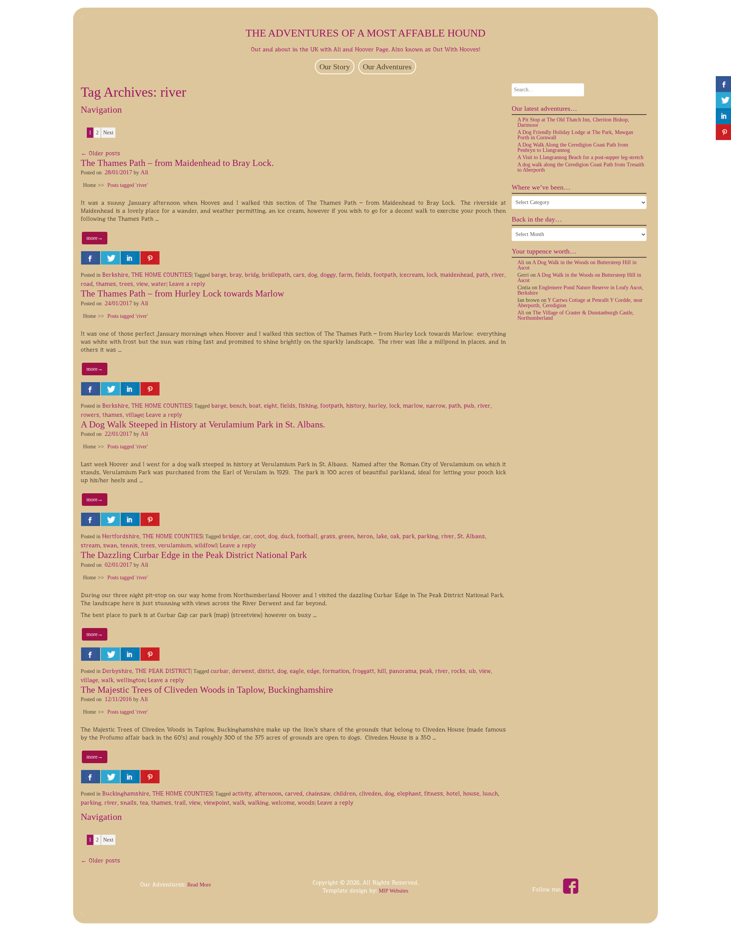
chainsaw (318, 793)
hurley (377, 405)
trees (126, 283)
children (345, 793)
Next (108, 133)
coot (259, 536)
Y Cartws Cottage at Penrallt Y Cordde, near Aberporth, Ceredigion (580, 302)
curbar (220, 670)
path (482, 274)
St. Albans (471, 536)
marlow (413, 405)
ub (472, 670)
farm (345, 274)
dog (312, 274)
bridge (230, 536)
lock (431, 274)
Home (89, 185)
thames (106, 283)
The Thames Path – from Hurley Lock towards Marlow (182, 293)
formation (336, 670)
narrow (435, 405)
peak (426, 670)
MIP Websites (393, 891)
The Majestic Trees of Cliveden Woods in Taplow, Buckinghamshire (207, 690)
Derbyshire (117, 670)
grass (328, 536)
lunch (490, 793)
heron (365, 536)
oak (394, 536)
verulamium (175, 545)
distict (265, 670)
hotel (453, 793)
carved (294, 793)
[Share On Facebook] (90, 258)
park (408, 536)
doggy (328, 274)
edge (313, 670)
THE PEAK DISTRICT (163, 670)
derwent (243, 670)
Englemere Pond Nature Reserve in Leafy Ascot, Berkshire (580, 290)
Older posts (100, 153)
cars (299, 274)
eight (270, 405)
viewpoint (217, 802)
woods (306, 802)
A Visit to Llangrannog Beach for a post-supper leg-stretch (580, 157)
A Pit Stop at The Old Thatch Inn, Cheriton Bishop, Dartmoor (573, 122)
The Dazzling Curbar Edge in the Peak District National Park (194, 555)
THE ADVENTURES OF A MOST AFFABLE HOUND (365, 33)
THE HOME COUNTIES (161, 274)
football (307, 536)
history (355, 405)
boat (255, 405)
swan (110, 545)
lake (381, 536)
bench (238, 405)
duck (287, 536)
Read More (199, 885)
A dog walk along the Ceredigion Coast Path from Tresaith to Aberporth (580, 167)
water (158, 283)
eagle (297, 670)
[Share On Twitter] (110, 258)
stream (90, 545)
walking (258, 802)
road (87, 283)
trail (180, 802)
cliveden (370, 793)
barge (219, 274)
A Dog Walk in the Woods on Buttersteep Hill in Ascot (577, 265)
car (247, 536)
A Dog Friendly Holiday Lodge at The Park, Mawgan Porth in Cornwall (575, 134)
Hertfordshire (120, 536)
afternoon (268, 793)
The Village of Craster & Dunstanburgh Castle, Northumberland (575, 315)
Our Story (334, 66)
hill (381, 670)
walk (107, 680)
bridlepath (276, 274)
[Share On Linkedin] (130, 258)
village (134, 414)
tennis (129, 545)
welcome (283, 802)
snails (128, 802)
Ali (144, 172)
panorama (403, 670)
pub (469, 405)
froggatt (363, 670)
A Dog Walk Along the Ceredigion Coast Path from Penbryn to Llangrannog (572, 147)
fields (362, 274)
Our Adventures (387, 66)
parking (428, 536)
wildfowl (206, 545)
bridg (252, 274)
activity (242, 793)
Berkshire (115, 274)
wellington (131, 680)
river (498, 274)
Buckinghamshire (125, 793)
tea (144, 802)
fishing (307, 405)
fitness (433, 793)
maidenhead (456, 274)
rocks (458, 670)
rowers (90, 414)
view (142, 283)
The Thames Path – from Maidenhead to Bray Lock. (177, 163)
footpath (384, 274)
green (346, 536)
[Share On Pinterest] (150, 258)
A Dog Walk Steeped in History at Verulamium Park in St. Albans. (203, 424)
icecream (411, 274)
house (471, 793)
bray (236, 274)
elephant (409, 793)
